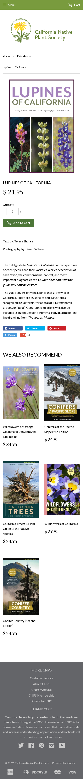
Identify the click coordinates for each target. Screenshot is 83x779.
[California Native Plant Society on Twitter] (21, 746)
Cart (77, 5)
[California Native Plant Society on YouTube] (62, 746)
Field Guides (24, 56)
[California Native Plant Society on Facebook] (31, 746)
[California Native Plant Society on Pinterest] (41, 746)
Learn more (54, 737)
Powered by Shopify (63, 763)
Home (6, 56)
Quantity (8, 204)
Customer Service (41, 678)
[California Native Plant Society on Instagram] (52, 746)
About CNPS (41, 684)
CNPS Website (41, 689)
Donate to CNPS (41, 701)
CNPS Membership (41, 695)
